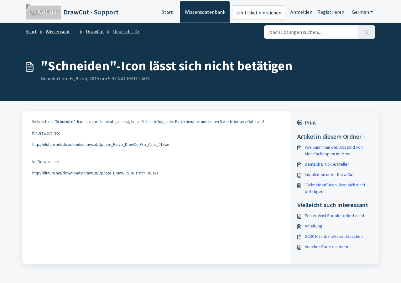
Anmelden (301, 12)
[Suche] (366, 32)
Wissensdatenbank (205, 12)
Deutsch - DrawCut (133, 31)
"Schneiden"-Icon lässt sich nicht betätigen (335, 188)
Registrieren (330, 12)
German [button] (360, 12)
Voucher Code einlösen (326, 246)
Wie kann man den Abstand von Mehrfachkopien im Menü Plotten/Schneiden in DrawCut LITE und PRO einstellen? (337, 150)
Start (167, 12)
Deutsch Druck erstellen (327, 164)
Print (310, 123)
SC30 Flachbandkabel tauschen (334, 236)
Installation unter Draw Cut (329, 174)
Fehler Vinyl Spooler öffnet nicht (334, 215)
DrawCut (95, 31)
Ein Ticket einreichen (258, 12)
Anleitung (313, 226)
